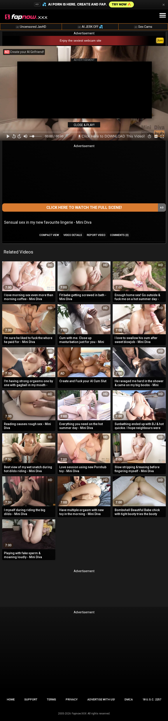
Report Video (96, 235)
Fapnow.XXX (79, 713)
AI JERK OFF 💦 (90, 26)
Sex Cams (143, 26)
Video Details (72, 235)
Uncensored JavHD (31, 26)
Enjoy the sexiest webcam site (80, 40)
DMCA (128, 699)
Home (11, 699)
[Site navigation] (162, 15)
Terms (51, 699)
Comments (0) (119, 235)
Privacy (72, 699)
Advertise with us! (101, 699)
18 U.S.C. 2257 (151, 699)
